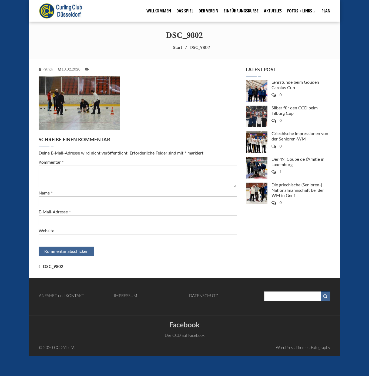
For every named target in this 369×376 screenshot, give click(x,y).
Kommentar (51, 162)
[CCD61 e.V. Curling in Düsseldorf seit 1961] (63, 10)
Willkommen (158, 11)
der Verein (208, 11)
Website (46, 231)
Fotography (320, 348)
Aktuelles (273, 11)
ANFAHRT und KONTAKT (61, 296)
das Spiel (184, 11)
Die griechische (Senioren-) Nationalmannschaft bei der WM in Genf (297, 190)
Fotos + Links (299, 11)
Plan (325, 11)
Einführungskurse (241, 11)
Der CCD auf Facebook (184, 336)
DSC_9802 (53, 266)
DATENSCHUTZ (203, 296)
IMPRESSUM (125, 296)
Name (46, 193)
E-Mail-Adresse (55, 212)
